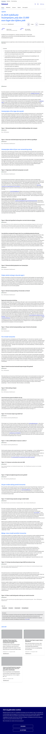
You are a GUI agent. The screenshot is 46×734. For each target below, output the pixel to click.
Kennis (2, 7)
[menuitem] (4, 608)
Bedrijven (8, 1)
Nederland (8, 7)
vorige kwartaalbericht (14, 191)
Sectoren (14, 7)
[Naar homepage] (5, 4)
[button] (30, 24)
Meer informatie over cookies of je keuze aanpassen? (13, 720)
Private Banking (14, 1)
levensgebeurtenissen (33, 423)
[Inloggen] (38, 4)
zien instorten (36, 512)
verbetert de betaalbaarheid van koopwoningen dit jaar (26, 200)
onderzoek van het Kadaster (15, 432)
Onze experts (25, 7)
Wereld (19, 7)
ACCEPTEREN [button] (23, 730)
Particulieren (3, 1)
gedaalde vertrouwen (35, 93)
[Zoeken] (35, 4)
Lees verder (27, 619)
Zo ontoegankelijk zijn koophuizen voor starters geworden (23, 457)
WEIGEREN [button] (23, 726)
